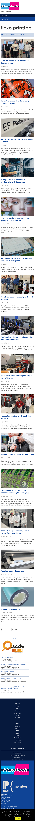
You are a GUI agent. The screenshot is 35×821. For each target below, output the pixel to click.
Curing (17, 735)
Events (17, 712)
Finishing (17, 728)
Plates (17, 730)
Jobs (14, 638)
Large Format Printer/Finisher (11, 678)
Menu (6, 15)
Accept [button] (18, 818)
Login (2, 11)
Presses (17, 726)
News (17, 706)
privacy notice (23, 816)
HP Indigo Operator (7, 671)
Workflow (18, 739)
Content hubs (17, 713)
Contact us (17, 753)
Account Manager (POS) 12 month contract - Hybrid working (12, 687)
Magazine (17, 710)
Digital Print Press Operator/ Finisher (13, 664)
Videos (17, 708)
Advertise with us (17, 752)
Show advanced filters (13, 35)
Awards (17, 717)
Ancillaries (17, 740)
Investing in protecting (10, 609)
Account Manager (7, 657)
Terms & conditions (17, 759)
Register (8, 11)
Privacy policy (17, 757)
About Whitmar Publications (18, 755)
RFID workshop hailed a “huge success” (17, 454)
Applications (17, 742)
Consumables (17, 737)
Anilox (17, 733)
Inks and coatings (17, 732)
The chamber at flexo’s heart (13, 571)
